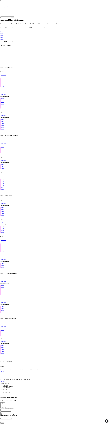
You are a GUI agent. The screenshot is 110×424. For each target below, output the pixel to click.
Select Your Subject (4, 1)
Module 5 (1, 39)
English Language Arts (7, 5)
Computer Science (6, 7)
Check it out (3, 51)
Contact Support (3, 8)
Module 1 (1, 31)
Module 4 (1, 37)
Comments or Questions (4, 417)
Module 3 (1, 35)
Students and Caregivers (7, 12)
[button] (106, 421)
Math (4, 3)
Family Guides (3, 75)
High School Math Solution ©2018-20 (10, 15)
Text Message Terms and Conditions (96, 420)
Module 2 (1, 33)
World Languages (6, 4)
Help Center (5, 10)
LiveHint (25, 48)
